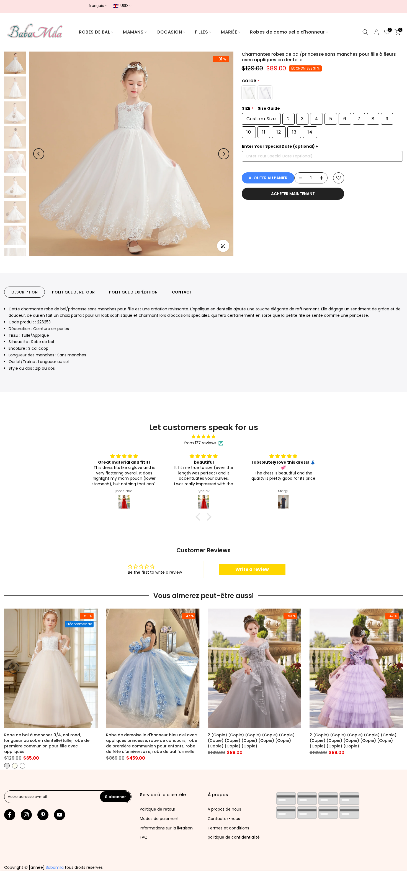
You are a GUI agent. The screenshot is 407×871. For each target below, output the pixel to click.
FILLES (201, 32)
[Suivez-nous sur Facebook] (9, 814)
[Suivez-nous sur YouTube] (59, 814)
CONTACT (182, 292)
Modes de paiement (159, 818)
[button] (199, 517)
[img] (203, 436)
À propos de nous (224, 809)
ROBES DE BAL (94, 32)
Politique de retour (157, 809)
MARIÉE (229, 32)
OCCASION (169, 32)
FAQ (144, 837)
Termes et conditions (228, 828)
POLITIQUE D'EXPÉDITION (133, 292)
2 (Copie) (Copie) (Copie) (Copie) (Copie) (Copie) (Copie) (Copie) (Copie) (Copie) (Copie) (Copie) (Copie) (251, 740)
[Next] (223, 153)
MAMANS (133, 32)
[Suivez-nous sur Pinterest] (42, 814)
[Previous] (38, 153)
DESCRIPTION (24, 292)
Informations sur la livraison (166, 828)
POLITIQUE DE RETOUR (73, 292)
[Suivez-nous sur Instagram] (26, 814)
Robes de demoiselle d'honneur (287, 32)
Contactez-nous (224, 818)
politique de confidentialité (234, 837)
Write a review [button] (252, 569)
